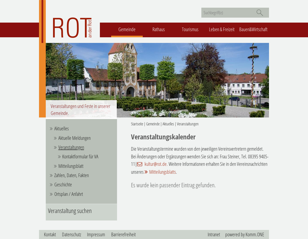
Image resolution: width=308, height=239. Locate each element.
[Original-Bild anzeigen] (154, 115)
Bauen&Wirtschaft (253, 29)
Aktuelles (61, 128)
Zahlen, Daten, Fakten (71, 175)
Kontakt (50, 234)
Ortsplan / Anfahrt (68, 193)
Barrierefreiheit (123, 234)
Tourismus (190, 29)
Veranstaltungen (71, 147)
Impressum (96, 234)
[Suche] (259, 12)
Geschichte (63, 184)
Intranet (214, 234)
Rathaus (158, 29)
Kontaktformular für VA (80, 156)
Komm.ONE (255, 234)
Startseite (137, 124)
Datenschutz (71, 234)
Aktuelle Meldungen (74, 137)
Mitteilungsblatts (162, 171)
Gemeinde (127, 29)
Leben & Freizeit (221, 29)
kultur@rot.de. (156, 163)
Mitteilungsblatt (70, 165)
